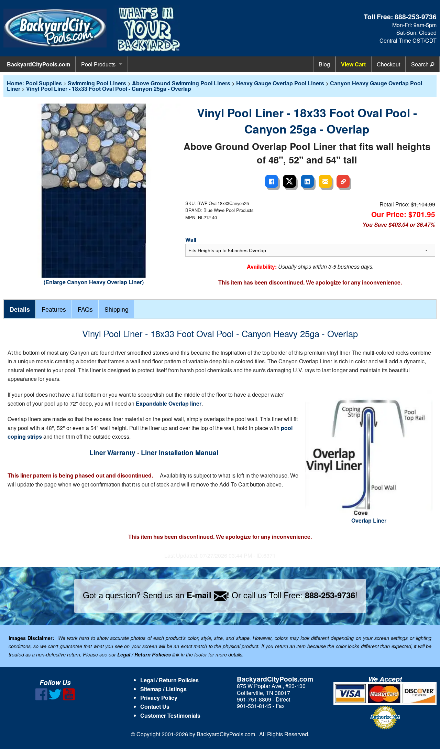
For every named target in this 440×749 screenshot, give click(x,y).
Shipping (116, 309)
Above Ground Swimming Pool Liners (181, 83)
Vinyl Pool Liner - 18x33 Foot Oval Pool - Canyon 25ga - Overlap (108, 89)
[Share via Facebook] (271, 181)
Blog (324, 64)
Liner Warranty (112, 452)
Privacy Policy (158, 698)
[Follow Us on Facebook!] (41, 698)
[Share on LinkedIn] (307, 181)
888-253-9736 (416, 16)
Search (420, 64)
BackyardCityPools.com (38, 64)
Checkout (388, 64)
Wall (190, 240)
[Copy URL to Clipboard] (343, 181)
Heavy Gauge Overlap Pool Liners (280, 83)
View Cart (353, 64)
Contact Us (154, 706)
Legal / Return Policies (169, 680)
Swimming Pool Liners (97, 83)
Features (54, 309)
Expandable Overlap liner (168, 403)
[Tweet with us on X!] (55, 698)
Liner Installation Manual (179, 452)
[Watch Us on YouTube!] (69, 698)
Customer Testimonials (170, 715)
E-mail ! (208, 595)
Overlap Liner (368, 520)
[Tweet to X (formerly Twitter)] (289, 181)
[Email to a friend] (325, 181)
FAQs (85, 309)
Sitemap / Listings (163, 689)
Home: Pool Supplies (34, 83)
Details (20, 309)
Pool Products (98, 64)
